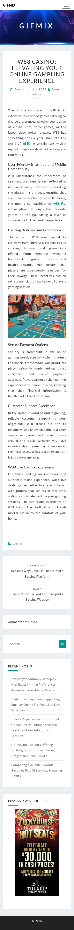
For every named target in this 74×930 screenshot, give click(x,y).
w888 (26, 143)
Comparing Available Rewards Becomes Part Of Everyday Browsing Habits (36, 770)
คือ (63, 203)
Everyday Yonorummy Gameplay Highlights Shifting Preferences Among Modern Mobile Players (33, 684)
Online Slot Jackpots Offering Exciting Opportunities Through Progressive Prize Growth (34, 750)
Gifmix (9, 5)
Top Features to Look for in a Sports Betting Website (37, 594)
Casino (17, 544)
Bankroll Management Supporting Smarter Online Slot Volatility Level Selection (36, 704)
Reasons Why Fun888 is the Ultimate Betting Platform (37, 571)
